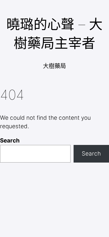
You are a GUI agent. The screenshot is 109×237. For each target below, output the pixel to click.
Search (10, 140)
